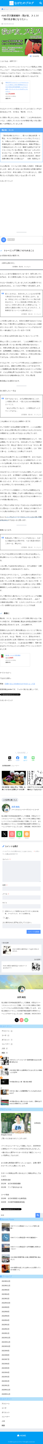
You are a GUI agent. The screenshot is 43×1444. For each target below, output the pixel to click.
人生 (5, 1048)
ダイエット (7, 1040)
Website (27, 838)
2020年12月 (6, 1390)
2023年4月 (5, 1294)
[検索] (38, 1215)
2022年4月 (5, 1320)
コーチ (5, 1035)
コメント (6, 859)
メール (5, 894)
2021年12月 (6, 1338)
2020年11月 (6, 1394)
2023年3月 (5, 1298)
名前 (5, 885)
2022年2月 (5, 1329)
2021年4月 (5, 1372)
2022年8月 (5, 1311)
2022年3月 (5, 1325)
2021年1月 (5, 1385)
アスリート (7, 1031)
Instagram (12, 838)
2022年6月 (5, 1316)
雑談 (5, 1053)
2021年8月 (5, 1355)
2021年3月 (5, 1377)
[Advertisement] (21, 207)
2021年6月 (5, 1364)
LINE (19, 838)
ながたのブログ (24, 3)
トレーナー (15, 765)
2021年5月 (5, 1368)
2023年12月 (6, 1281)
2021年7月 (5, 1359)
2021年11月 (6, 1342)
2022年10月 (6, 1303)
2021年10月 (6, 1346)
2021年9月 (5, 1351)
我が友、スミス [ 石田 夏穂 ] (13, 655)
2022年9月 (5, 1307)
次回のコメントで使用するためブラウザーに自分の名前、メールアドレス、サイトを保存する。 (21, 912)
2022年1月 (5, 1333)
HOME (22, 1435)
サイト (4, 903)
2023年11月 (6, 1285)
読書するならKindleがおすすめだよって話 (20, 684)
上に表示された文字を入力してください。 (17, 922)
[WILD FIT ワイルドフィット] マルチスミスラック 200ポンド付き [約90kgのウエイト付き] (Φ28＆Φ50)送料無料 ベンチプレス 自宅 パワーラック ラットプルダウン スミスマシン (17, 87)
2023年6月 (5, 1290)
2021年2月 (5, 1381)
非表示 (11, 239)
